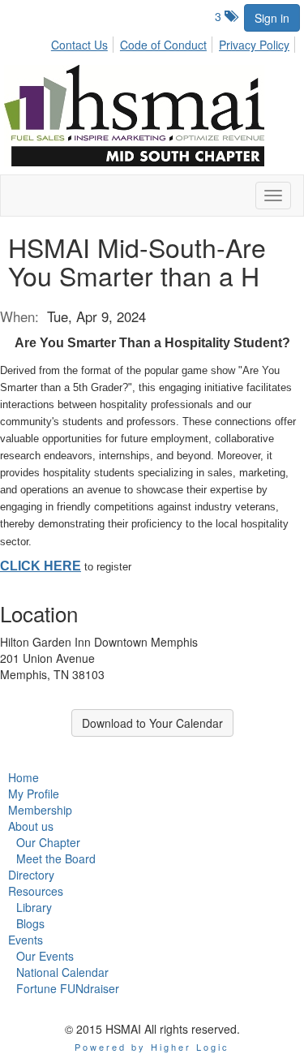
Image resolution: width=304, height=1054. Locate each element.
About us (31, 826)
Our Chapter (48, 842)
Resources (35, 891)
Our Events (45, 956)
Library (34, 907)
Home (23, 777)
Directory (31, 875)
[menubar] (174, 42)
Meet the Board (56, 858)
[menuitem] (83, 42)
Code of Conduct (163, 45)
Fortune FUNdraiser (67, 988)
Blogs (30, 923)
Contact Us (79, 45)
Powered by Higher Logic (152, 1046)
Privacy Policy (254, 45)
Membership (40, 810)
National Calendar (62, 972)
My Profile (33, 793)
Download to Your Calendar (152, 723)
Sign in (272, 18)
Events (25, 939)
